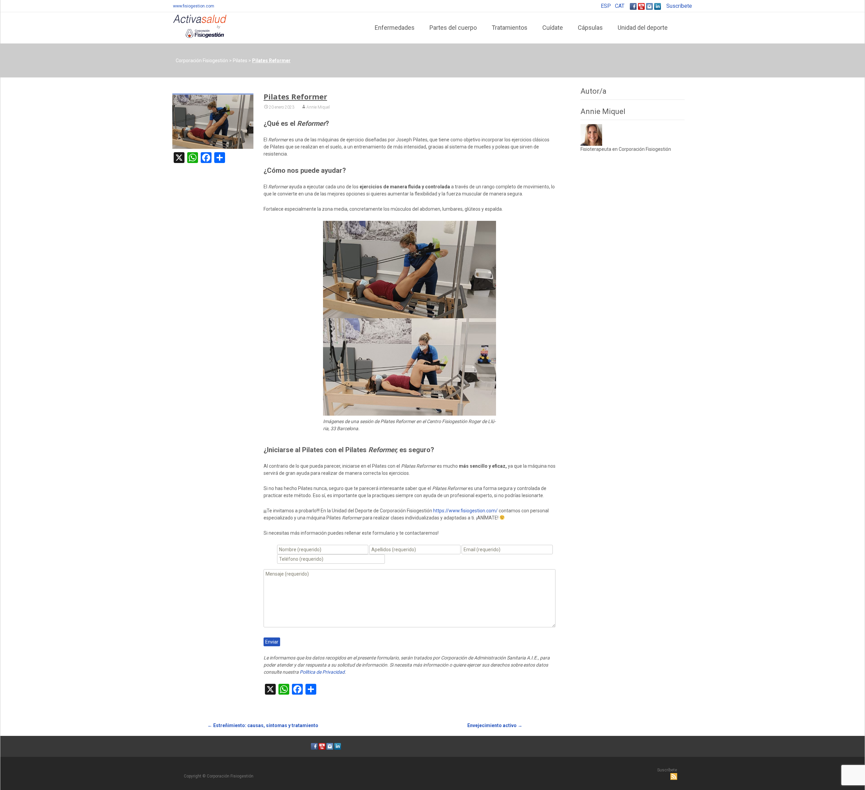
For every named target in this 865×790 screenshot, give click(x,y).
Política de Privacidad (322, 672)
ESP (606, 6)
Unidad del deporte (643, 27)
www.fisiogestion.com (193, 6)
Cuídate (552, 27)
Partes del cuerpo (453, 27)
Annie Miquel (318, 107)
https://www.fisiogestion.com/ (465, 510)
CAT (619, 6)
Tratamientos (509, 27)
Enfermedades (395, 27)
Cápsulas (590, 27)
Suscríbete (679, 6)
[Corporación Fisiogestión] (194, 25)
